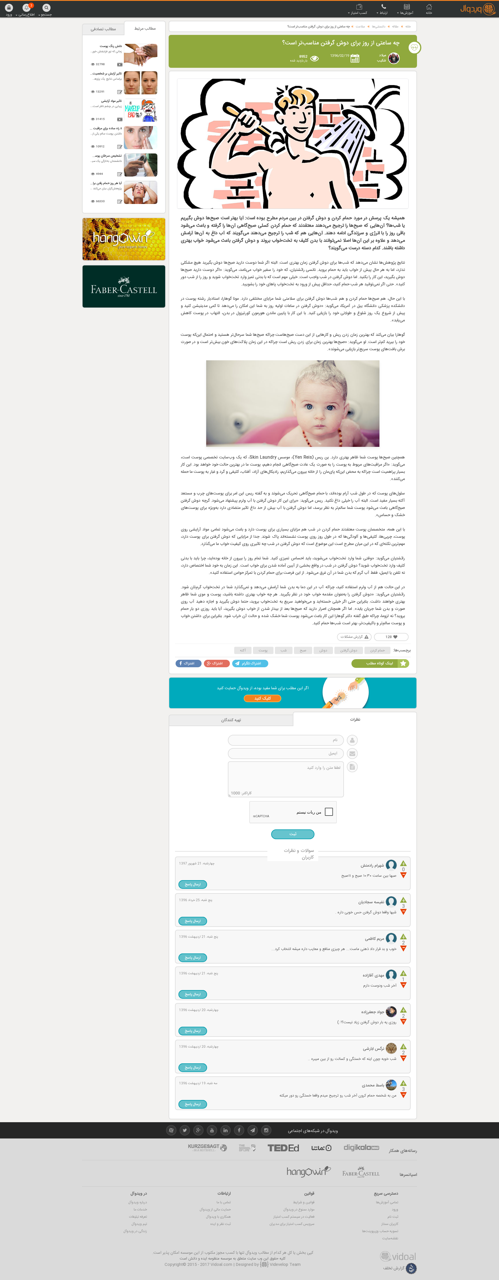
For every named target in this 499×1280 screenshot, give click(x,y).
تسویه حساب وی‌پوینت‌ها (380, 1231)
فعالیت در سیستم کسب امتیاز (293, 1217)
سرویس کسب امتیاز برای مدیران (291, 1224)
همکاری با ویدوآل (218, 1217)
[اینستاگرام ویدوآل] (266, 1131)
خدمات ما (140, 1209)
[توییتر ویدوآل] (184, 1131)
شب (284, 650)
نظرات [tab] (355, 719)
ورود (395, 1209)
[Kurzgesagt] (207, 1147)
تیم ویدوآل (139, 1224)
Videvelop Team (285, 1264)
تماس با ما (224, 1202)
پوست (263, 650)
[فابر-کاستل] (360, 1172)
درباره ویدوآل (137, 1202)
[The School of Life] (247, 1147)
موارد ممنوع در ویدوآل (298, 1209)
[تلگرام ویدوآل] (252, 1131)
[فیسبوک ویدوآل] (239, 1131)
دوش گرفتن (348, 650)
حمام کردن (377, 650)
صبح (303, 650)
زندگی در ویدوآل (135, 1231)
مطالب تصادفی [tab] (103, 29)
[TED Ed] (283, 1147)
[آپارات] (321, 1147)
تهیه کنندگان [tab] (231, 720)
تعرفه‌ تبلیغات (138, 1217)
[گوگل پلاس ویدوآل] (198, 1131)
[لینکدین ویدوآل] (225, 1131)
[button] (9, 10)
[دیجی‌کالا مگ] (361, 1147)
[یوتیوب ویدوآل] (212, 1131)
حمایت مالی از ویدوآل (215, 1209)
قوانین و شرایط (303, 1202)
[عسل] (309, 1172)
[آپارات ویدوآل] (171, 1131)
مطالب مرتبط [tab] (145, 28)
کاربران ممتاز (389, 1224)
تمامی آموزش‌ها (387, 1202)
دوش (323, 650)
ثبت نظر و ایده (220, 1224)
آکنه (243, 650)
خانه (408, 26)
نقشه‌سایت (390, 1238)
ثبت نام (393, 1217)
